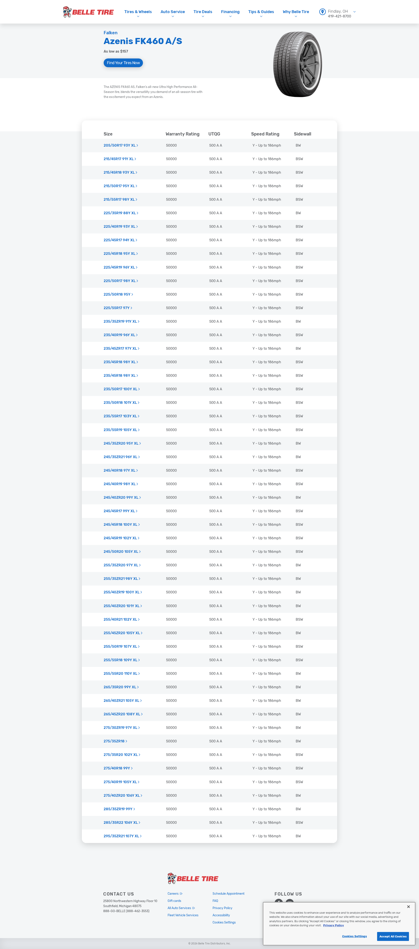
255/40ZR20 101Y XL (121, 606)
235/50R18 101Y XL (120, 402)
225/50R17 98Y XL (120, 281)
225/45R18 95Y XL (119, 253)
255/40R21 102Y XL (120, 619)
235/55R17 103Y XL (120, 416)
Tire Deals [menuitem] (203, 11)
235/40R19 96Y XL (119, 335)
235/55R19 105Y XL (120, 430)
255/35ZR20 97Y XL (121, 565)
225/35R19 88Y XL (120, 213)
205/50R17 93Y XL (120, 145)
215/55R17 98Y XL (119, 199)
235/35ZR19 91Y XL (120, 321)
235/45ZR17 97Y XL (120, 348)
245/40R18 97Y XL (119, 470)
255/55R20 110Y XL (120, 673)
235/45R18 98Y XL (120, 362)
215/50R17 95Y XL (119, 186)
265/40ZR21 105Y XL (121, 700)
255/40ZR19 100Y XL (121, 592)
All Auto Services (179, 908)
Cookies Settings (354, 936)
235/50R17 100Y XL (120, 389)
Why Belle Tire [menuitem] (296, 11)
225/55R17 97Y (117, 308)
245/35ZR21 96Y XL (120, 457)
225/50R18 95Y (117, 294)
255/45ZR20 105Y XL (122, 633)
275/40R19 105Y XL (120, 782)
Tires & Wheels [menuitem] (138, 11)
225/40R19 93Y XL (119, 226)
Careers (173, 894)
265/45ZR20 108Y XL (122, 714)
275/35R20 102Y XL (121, 755)
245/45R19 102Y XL (120, 538)
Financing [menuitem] (230, 11)
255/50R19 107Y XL (120, 646)
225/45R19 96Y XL (119, 267)
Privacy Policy (333, 925)
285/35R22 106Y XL (121, 822)
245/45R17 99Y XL (119, 511)
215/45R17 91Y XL (119, 159)
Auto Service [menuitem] (173, 11)
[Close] (408, 906)
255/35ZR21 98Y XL (121, 579)
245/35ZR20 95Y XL (121, 443)
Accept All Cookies (393, 936)
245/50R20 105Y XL (121, 551)
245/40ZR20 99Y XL (121, 497)
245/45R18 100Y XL (120, 524)
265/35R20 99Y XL (120, 687)
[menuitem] (337, 11)
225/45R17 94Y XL (119, 240)
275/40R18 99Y (117, 768)
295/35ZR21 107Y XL (121, 836)
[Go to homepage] (88, 11)
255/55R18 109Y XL (120, 660)
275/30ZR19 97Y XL (120, 728)
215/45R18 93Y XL (119, 172)
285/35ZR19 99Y (118, 809)
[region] (339, 924)
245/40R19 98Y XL (120, 484)
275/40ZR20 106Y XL (122, 795)
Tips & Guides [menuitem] (261, 11)
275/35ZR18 (114, 741)
